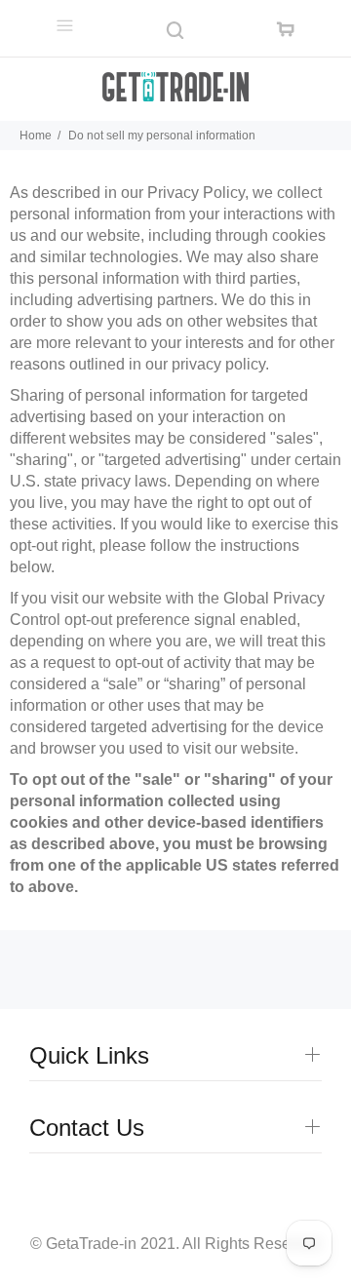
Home (36, 135)
